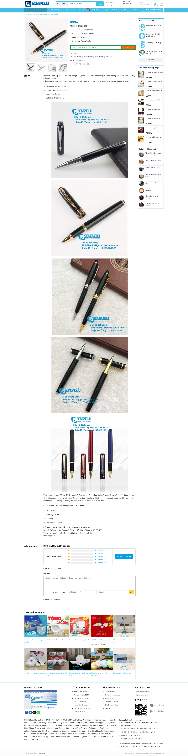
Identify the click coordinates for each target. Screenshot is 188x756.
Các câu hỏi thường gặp (81, 698)
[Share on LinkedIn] (88, 64)
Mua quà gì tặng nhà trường (151, 197)
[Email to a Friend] (80, 64)
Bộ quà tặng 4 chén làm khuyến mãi (123, 641)
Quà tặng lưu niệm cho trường (152, 204)
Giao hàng (127, 3)
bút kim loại (77, 60)
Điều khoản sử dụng (111, 705)
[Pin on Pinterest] (84, 64)
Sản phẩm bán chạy (100, 10)
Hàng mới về (83, 10)
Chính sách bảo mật (111, 702)
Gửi (131, 592)
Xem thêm (150, 60)
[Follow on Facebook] (26, 712)
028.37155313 (57, 536)
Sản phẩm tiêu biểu (120, 10)
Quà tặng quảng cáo (39, 14)
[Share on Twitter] (76, 64)
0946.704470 (83, 691)
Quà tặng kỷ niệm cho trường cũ (152, 189)
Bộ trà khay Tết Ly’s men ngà (100, 640)
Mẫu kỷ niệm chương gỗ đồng (153, 175)
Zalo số (77, 506)
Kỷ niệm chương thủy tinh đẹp (153, 182)
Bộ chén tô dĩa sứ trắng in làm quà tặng (80, 674)
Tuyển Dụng (109, 698)
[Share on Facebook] (72, 64)
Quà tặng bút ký (53, 14)
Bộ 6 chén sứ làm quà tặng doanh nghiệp (35, 641)
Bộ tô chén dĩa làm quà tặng (56, 640)
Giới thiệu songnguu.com (113, 695)
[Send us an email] (34, 712)
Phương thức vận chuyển (82, 708)
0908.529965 (85, 506)
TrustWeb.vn (41, 753)
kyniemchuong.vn (142, 695)
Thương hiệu (68, 10)
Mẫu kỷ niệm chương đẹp (153, 160)
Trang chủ (27, 14)
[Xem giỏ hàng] (161, 4)
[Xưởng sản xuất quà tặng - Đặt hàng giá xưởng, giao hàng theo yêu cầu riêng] (38, 4)
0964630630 (136, 735)
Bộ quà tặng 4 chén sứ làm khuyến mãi (99, 674)
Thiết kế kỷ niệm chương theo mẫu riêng (153, 154)
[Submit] (99, 4)
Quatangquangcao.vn (143, 691)
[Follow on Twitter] (30, 712)
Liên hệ (107, 708)
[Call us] (38, 712)
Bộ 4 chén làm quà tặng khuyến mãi (57, 674)
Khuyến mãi (54, 10)
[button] (156, 4)
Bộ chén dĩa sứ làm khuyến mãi (79, 640)
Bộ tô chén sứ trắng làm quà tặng (35, 673)
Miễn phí (126, 2)
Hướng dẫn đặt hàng (80, 705)
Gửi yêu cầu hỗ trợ (80, 702)
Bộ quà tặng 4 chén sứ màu (122, 673)
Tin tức (135, 10)
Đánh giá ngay (124, 557)
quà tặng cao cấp (87, 33)
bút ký (83, 60)
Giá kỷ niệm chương (152, 167)
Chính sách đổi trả (79, 712)
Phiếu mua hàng (110, 691)
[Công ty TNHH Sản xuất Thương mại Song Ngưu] (74, 22)
